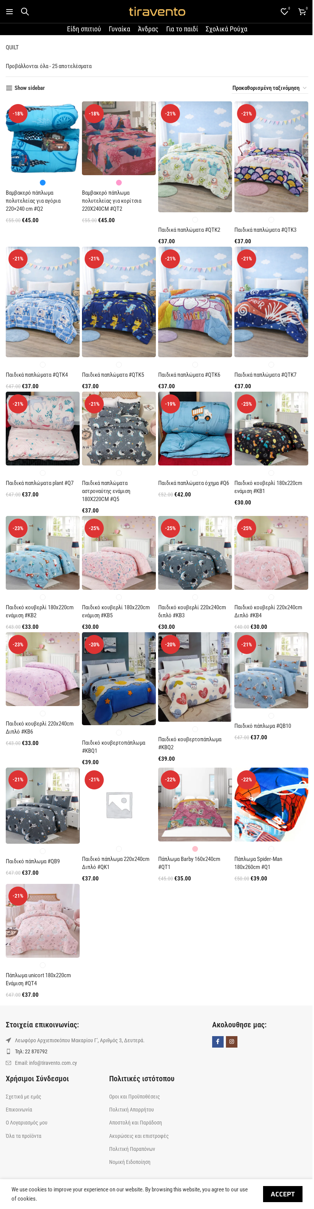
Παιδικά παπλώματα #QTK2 (189, 229)
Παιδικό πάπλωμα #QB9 (33, 861)
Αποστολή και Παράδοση (135, 1123)
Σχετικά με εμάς (23, 1096)
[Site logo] (157, 11)
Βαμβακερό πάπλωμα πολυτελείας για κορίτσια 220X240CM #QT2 (111, 200)
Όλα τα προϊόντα (23, 1136)
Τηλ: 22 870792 (31, 1051)
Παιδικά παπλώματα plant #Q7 (40, 483)
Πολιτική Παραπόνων (132, 1149)
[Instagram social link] (231, 1042)
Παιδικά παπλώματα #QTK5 (113, 374)
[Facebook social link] (218, 1042)
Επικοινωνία (19, 1109)
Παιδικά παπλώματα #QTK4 (37, 374)
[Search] (25, 11)
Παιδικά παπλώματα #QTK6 (189, 374)
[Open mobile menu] (9, 11)
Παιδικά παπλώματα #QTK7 (265, 374)
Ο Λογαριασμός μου (26, 1123)
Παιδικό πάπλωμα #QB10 (262, 725)
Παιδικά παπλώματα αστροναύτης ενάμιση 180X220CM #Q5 (106, 491)
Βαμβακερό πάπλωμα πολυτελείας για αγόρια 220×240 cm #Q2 (33, 200)
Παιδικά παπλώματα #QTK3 (265, 229)
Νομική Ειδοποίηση (129, 1162)
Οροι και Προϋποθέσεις (134, 1096)
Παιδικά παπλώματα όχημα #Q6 (193, 483)
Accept (283, 1194)
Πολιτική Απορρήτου (131, 1109)
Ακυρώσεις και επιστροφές (139, 1136)
